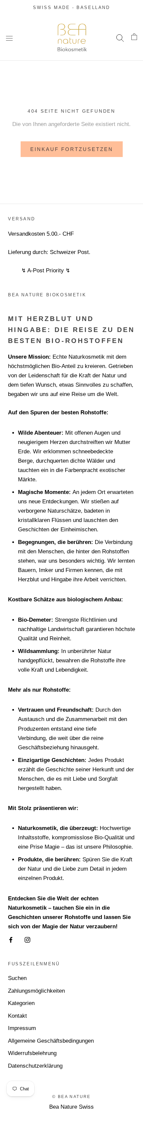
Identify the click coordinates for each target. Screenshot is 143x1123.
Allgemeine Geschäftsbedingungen (51, 1041)
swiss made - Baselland (71, 7)
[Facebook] (11, 939)
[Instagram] (27, 939)
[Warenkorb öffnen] (134, 38)
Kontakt (17, 1016)
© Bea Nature (71, 1096)
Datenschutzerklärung (35, 1066)
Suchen (17, 978)
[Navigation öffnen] (9, 38)
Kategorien (21, 1003)
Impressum (22, 1028)
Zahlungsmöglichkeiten (36, 991)
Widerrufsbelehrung (32, 1053)
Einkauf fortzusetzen (71, 149)
